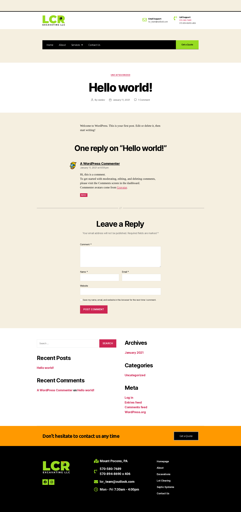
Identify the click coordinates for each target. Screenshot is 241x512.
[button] (187, 44)
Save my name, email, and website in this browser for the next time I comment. (119, 300)
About (62, 44)
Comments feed (136, 407)
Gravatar (122, 187)
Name (84, 272)
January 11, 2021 (121, 99)
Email (125, 272)
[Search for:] (67, 344)
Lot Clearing (163, 480)
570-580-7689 (185, 20)
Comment (86, 244)
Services (75, 44)
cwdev (101, 99)
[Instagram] (51, 482)
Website (84, 285)
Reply (83, 195)
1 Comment (144, 99)
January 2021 (134, 352)
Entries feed (133, 402)
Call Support (185, 17)
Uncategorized (120, 75)
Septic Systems (165, 487)
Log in (129, 397)
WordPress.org (135, 412)
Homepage (163, 461)
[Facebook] (45, 482)
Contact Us (94, 44)
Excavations (163, 474)
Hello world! (45, 368)
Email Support (154, 19)
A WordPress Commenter (55, 390)
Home (50, 44)
